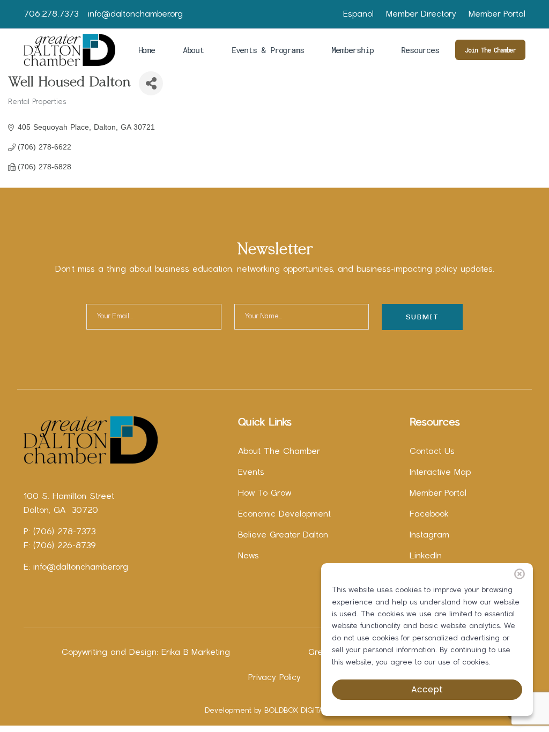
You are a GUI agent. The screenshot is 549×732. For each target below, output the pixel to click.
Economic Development (284, 514)
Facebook (429, 514)
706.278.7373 (51, 14)
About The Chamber (279, 451)
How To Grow (264, 493)
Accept (427, 689)
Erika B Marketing (195, 652)
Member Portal (497, 14)
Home (146, 49)
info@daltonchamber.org (135, 14)
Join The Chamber (490, 50)
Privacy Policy (274, 678)
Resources (420, 49)
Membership (352, 49)
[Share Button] (151, 83)
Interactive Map (440, 472)
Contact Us (432, 451)
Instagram (429, 535)
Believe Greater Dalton (283, 535)
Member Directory (421, 14)
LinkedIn (426, 556)
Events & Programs (268, 49)
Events (251, 472)
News (248, 556)
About (193, 49)
